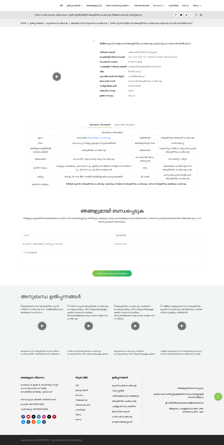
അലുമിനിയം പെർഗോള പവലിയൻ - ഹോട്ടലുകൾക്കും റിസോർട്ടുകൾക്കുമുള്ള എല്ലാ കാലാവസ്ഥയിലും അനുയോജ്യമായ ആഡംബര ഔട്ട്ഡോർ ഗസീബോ (134, 352)
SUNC (23, 23)
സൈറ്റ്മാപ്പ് (76, 440)
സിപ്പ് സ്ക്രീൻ (118, 390)
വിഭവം (78, 414)
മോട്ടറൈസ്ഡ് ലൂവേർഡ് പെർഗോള (89, 23)
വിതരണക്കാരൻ (82, 405)
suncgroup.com (60, 440)
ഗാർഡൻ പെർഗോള (122, 416)
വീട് (77, 385)
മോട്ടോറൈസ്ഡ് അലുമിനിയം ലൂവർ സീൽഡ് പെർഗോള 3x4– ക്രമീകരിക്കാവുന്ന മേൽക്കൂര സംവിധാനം (40, 352)
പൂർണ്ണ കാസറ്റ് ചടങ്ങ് (122, 406)
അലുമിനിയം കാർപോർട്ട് (124, 401)
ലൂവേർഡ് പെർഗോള (57, 23)
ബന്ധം (78, 419)
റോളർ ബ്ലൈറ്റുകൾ (122, 421)
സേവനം (79, 395)
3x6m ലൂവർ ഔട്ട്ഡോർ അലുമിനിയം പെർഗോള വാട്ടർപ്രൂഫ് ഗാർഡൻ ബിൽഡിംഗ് (151, 23)
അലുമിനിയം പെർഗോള (98, 137)
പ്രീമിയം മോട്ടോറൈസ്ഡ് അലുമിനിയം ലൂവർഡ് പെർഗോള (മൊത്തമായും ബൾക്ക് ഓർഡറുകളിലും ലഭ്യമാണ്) (181, 352)
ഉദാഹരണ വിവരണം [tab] (125, 124)
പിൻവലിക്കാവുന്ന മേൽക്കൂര (125, 395)
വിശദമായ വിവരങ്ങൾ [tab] (99, 124)
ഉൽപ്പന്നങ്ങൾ (36, 23)
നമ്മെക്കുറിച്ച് (81, 400)
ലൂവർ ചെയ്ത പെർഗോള (124, 385)
